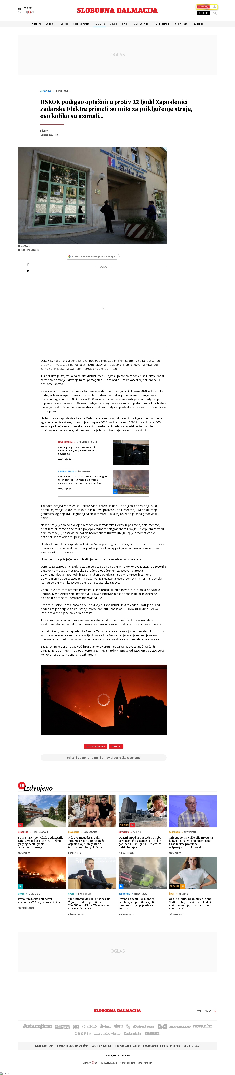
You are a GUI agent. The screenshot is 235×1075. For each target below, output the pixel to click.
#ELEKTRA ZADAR (95, 746)
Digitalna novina (171, 1045)
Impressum (123, 1045)
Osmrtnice (198, 24)
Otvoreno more (161, 24)
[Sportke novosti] (76, 1026)
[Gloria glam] (128, 1026)
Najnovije (51, 24)
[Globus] (90, 1026)
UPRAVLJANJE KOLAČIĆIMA (117, 1055)
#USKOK (116, 746)
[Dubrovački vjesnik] (108, 1033)
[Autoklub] (180, 1026)
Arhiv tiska (181, 24)
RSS (186, 1045)
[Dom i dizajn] (162, 1026)
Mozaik (113, 24)
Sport (125, 24)
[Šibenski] (152, 1033)
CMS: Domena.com (144, 1062)
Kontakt (137, 1045)
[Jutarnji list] (37, 1026)
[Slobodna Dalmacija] (117, 10)
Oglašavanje (151, 1045)
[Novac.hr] (202, 1026)
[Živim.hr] (106, 1026)
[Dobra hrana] (144, 1026)
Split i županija (81, 24)
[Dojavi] (26, 10)
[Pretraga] (215, 13)
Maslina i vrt (141, 24)
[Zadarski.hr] (133, 1033)
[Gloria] (118, 1026)
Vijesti (64, 24)
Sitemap (196, 1045)
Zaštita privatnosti (102, 1045)
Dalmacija (99, 24)
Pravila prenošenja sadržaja (72, 1045)
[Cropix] (82, 1033)
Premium (36, 24)
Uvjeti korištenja (44, 1045)
